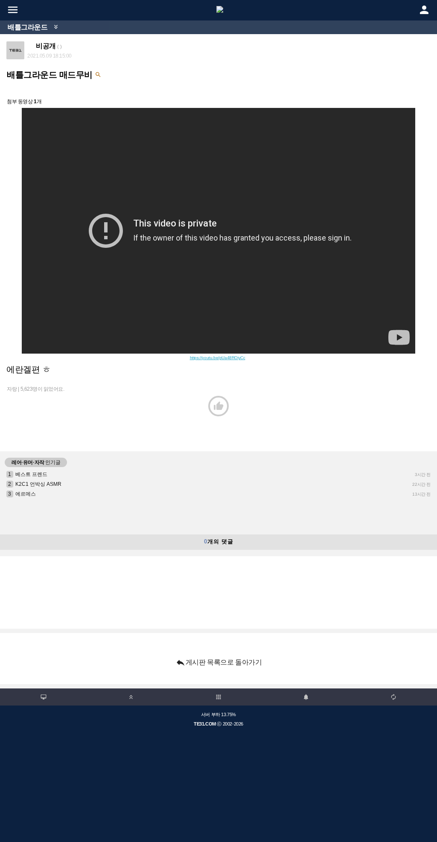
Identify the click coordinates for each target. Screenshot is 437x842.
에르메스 (25, 494)
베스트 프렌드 (31, 474)
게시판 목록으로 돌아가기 (218, 662)
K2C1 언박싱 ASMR (38, 484)
